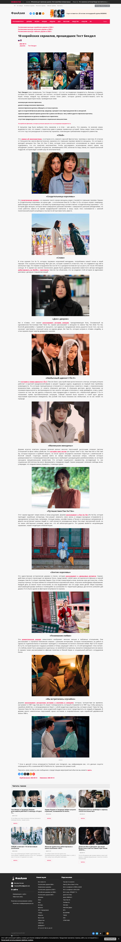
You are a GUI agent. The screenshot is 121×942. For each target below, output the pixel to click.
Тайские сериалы (51, 5)
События (41, 923)
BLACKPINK (66, 912)
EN (14, 5)
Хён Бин (65, 905)
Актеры (40, 905)
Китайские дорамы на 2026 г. (47, 892)
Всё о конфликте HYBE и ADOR (72, 887)
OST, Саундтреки (43, 910)
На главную (20, 5)
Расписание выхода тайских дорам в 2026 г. (35, 31)
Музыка (40, 907)
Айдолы (40, 915)
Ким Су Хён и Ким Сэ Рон (70, 884)
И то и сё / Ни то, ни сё (45, 928)
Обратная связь (18, 896)
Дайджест (41, 925)
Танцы (40, 912)
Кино (39, 900)
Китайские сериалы (29, 5)
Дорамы (35, 2)
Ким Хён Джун (67, 907)
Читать (15, 823)
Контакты (59, 5)
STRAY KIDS (66, 920)
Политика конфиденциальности (23, 903)
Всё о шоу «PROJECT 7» (70, 892)
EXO (64, 918)
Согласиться (110, 939)
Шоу (39, 902)
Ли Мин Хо (66, 902)
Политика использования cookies (21, 901)
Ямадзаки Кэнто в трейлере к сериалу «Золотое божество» (93, 810)
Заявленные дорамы (44, 887)
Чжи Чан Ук (66, 900)
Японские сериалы (41, 5)
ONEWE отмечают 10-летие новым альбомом (24, 847)
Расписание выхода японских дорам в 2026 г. (35, 29)
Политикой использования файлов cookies (17, 940)
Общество (83, 2)
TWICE (65, 915)
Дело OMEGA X (67, 897)
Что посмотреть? (18, 21)
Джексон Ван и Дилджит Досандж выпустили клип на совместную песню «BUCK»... (93, 848)
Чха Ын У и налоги (68, 882)
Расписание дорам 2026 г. (46, 884)
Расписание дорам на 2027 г (47, 889)
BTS (64, 910)
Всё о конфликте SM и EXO (71, 889)
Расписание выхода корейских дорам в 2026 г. (36, 27)
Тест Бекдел (32, 46)
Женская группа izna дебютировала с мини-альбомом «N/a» (59, 847)
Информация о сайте (19, 894)
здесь (89, 770)
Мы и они (66, 21)
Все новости (42, 882)
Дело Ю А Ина (67, 894)
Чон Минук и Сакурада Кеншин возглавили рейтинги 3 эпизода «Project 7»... (26, 811)
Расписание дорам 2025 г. (46, 894)
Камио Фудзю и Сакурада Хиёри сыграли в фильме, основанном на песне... (60, 810)
